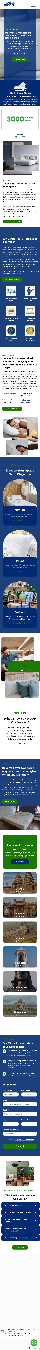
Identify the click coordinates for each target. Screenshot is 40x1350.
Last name (25, 1090)
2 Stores (19, 965)
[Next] (38, 45)
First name (7, 1090)
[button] (20, 53)
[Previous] (2, 45)
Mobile (6, 1100)
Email (6, 1110)
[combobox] (29, 1124)
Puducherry (19, 962)
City (5, 1120)
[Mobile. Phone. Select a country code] (6, 1104)
